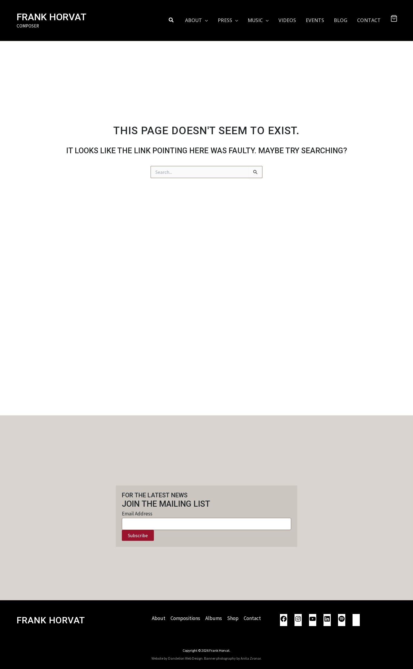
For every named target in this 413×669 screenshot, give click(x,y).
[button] (171, 20)
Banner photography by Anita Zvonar (232, 658)
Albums (213, 618)
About (158, 618)
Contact (252, 618)
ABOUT (193, 20)
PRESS (225, 20)
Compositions (185, 618)
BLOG (340, 20)
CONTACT (369, 20)
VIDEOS (287, 20)
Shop (233, 618)
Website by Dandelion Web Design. (177, 658)
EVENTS (315, 20)
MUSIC (255, 20)
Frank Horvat (51, 17)
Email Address (137, 513)
